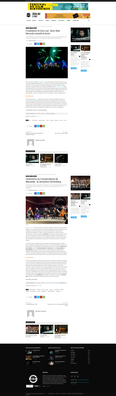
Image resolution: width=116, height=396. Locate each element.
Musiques (56, 120)
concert (47, 120)
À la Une (27, 162)
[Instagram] (88, 1)
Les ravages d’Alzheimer (60, 361)
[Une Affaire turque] (32, 158)
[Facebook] (86, 1)
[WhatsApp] (44, 44)
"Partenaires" (47, 386)
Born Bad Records (59, 86)
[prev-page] (26, 169)
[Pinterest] (41, 44)
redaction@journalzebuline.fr (83, 379)
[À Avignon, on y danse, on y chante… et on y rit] (51, 357)
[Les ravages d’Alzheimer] (51, 363)
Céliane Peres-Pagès (32, 40)
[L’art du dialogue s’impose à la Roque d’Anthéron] (46, 158)
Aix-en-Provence (34, 120)
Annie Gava (28, 165)
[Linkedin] (78, 376)
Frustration (41, 82)
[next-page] (28, 169)
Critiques (30, 26)
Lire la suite (74, 68)
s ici (38, 116)
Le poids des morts (58, 164)
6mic (30, 120)
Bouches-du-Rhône (42, 120)
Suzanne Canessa (43, 166)
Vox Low (36, 99)
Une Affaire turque (29, 164)
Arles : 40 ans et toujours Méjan (61, 133)
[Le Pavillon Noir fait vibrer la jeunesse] (51, 352)
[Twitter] (89, 1)
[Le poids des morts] (61, 158)
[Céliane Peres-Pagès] (26, 40)
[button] (88, 20)
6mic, (44, 113)
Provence (60, 120)
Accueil (27, 26)
